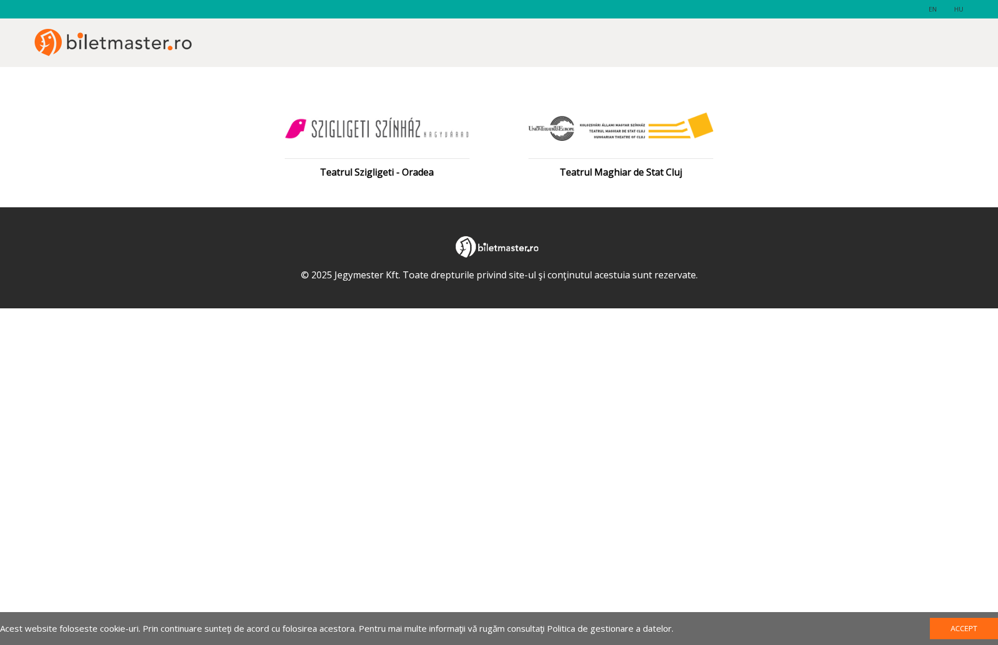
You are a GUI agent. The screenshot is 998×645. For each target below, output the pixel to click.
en (933, 9)
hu (958, 9)
